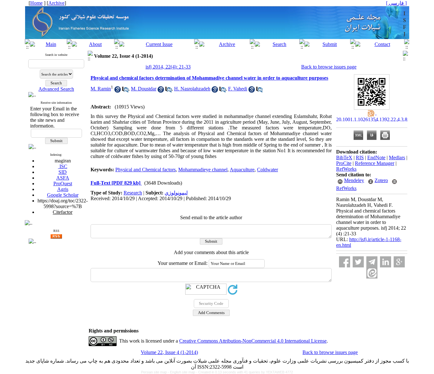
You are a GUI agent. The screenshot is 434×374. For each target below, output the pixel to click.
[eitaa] (371, 273)
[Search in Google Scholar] (117, 91)
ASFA (62, 177)
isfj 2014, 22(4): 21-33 (168, 66)
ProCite (343, 163)
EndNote (376, 157)
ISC (62, 166)
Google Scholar (62, 195)
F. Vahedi (237, 88)
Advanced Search (56, 89)
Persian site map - (155, 372)
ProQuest (62, 183)
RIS (360, 157)
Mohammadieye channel (202, 169)
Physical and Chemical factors (145, 169)
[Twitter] (358, 261)
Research (133, 192)
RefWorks (346, 169)
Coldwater (267, 169)
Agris (62, 189)
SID (62, 172)
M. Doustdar (143, 88)
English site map (183, 372)
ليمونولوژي (176, 192)
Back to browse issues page (328, 66)
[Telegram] (371, 261)
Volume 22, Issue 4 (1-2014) (169, 352)
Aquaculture (242, 169)
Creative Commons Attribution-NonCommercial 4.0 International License (253, 341)
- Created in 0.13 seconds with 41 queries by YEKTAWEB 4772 (244, 372)
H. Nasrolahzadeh (192, 88)
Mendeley (354, 180)
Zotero (381, 180)
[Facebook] (344, 261)
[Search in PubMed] (125, 91)
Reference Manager (374, 163)
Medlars (397, 157)
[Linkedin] (385, 261)
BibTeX (344, 157)
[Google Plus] (399, 261)
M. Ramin (101, 88)
